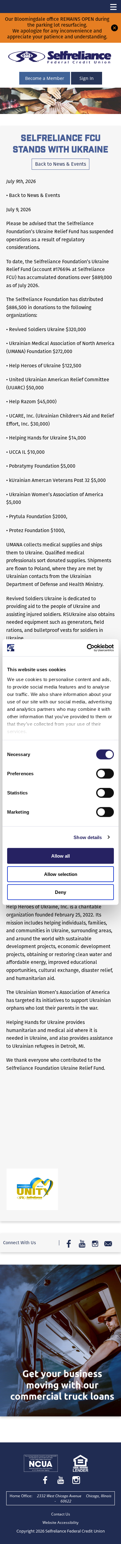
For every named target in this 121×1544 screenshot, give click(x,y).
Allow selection (60, 874)
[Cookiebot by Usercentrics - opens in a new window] (87, 648)
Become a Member (44, 78)
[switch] (105, 774)
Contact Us (60, 1514)
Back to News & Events (60, 164)
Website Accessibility (60, 1522)
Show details (88, 837)
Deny (60, 892)
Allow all (60, 856)
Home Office (20, 1495)
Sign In (86, 78)
